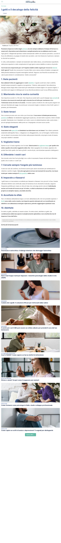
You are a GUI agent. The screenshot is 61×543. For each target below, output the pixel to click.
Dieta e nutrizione (6, 378)
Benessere (4, 274)
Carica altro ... (30, 434)
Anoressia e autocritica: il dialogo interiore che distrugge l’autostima (26, 250)
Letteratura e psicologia (8, 353)
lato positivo (23, 173)
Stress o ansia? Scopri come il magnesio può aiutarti (20, 380)
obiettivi (31, 83)
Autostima (4, 249)
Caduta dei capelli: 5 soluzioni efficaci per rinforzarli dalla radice (24, 303)
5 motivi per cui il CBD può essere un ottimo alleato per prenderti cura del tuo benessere (29, 329)
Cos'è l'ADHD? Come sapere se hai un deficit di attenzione (22, 355)
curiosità (55, 98)
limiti (2, 201)
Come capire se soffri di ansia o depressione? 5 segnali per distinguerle (27, 430)
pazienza (4, 118)
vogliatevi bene (44, 145)
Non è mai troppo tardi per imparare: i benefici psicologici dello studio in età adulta (28, 277)
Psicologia (3, 6)
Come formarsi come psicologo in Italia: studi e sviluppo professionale (26, 405)
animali (24, 49)
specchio (15, 130)
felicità (55, 68)
